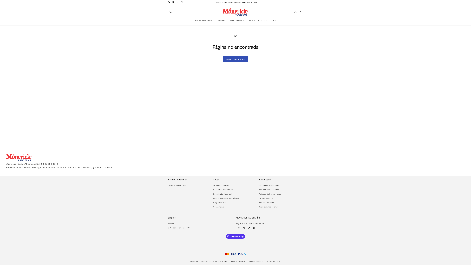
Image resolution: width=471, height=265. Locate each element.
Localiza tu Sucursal (222, 194)
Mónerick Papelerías (203, 261)
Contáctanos (218, 207)
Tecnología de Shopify (219, 261)
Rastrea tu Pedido (266, 203)
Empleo (171, 224)
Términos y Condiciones (269, 185)
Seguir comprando (235, 59)
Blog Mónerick (219, 203)
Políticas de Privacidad (269, 190)
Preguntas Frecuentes (223, 190)
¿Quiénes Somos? (221, 185)
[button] (170, 12)
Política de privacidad (255, 261)
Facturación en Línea (177, 185)
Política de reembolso (237, 261)
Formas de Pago (266, 198)
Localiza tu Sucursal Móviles (226, 198)
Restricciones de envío (269, 207)
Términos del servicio (273, 261)
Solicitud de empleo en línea (180, 228)
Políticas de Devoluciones (270, 194)
